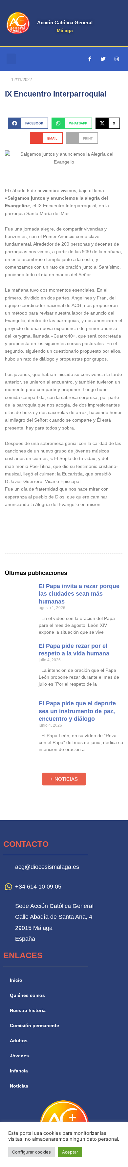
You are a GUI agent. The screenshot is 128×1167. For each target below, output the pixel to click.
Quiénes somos (27, 995)
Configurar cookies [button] (31, 1152)
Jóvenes (19, 1055)
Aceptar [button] (70, 1152)
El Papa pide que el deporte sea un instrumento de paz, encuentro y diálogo (77, 711)
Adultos (19, 1040)
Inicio (16, 980)
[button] (11, 59)
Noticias (19, 1086)
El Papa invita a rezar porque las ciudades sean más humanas (79, 594)
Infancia (19, 1070)
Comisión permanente (34, 1025)
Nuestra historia (28, 1010)
